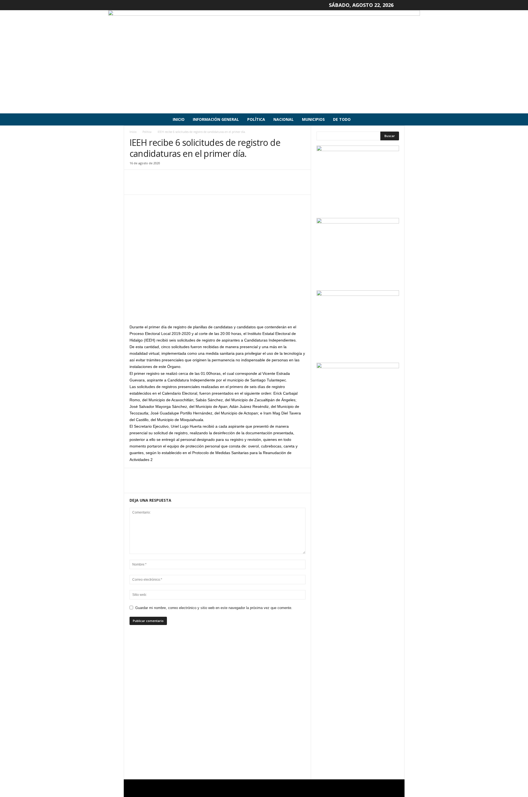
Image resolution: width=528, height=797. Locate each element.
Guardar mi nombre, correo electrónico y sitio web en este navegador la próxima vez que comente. (213, 608)
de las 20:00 (219, 333)
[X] (147, 186)
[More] (186, 186)
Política (256, 119)
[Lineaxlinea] (264, 61)
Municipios (313, 119)
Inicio (179, 119)
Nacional (283, 119)
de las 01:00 (200, 373)
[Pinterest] (160, 186)
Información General (216, 119)
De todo (342, 119)
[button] (396, 119)
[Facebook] (135, 186)
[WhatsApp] (172, 186)
